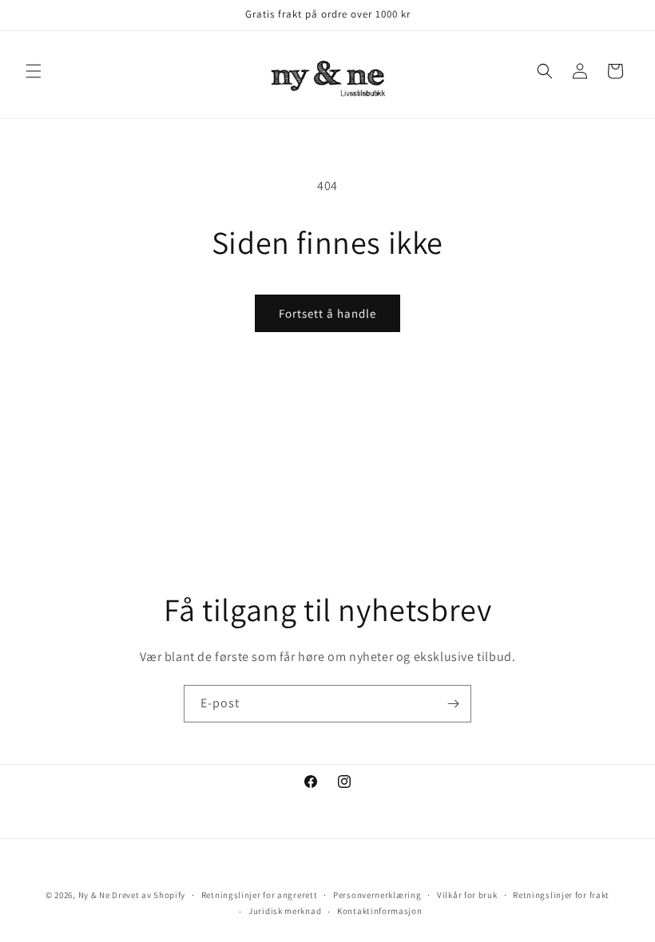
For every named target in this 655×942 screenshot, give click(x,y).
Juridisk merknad (284, 910)
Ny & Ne (95, 894)
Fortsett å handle (327, 313)
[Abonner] (452, 703)
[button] (33, 71)
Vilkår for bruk (467, 894)
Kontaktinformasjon (380, 910)
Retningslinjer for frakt (561, 894)
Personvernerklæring (377, 894)
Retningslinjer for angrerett (259, 894)
